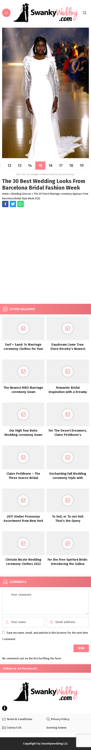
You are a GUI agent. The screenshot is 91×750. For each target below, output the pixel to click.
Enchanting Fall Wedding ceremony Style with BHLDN (68, 478)
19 (82, 165)
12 (9, 165)
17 (61, 165)
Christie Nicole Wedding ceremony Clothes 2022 (23, 562)
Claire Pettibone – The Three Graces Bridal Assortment (23, 478)
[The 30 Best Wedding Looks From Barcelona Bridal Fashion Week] (45, 156)
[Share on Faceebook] (13, 204)
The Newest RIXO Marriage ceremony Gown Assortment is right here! (23, 392)
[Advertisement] (45, 256)
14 (30, 165)
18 (71, 165)
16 (50, 165)
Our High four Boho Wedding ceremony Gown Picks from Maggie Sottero (23, 435)
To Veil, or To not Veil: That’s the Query (68, 519)
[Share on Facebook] (5, 204)
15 (40, 165)
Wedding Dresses (21, 193)
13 (19, 165)
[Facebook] (4, 708)
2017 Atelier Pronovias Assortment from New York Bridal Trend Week (23, 521)
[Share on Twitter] (20, 204)
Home (5, 193)
